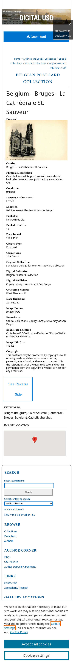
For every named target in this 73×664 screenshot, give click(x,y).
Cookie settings (36, 655)
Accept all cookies (36, 644)
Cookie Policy (19, 632)
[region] (36, 632)
